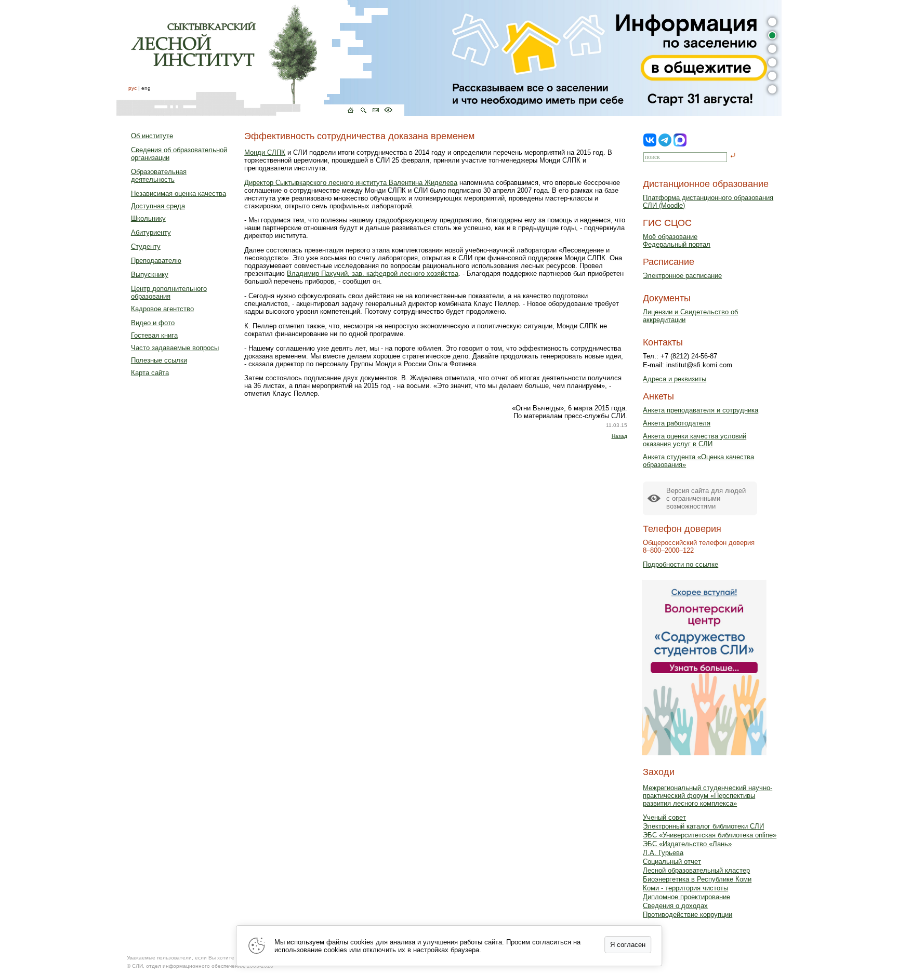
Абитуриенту (151, 232)
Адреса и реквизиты (674, 379)
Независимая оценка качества (178, 193)
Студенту (146, 246)
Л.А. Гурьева (663, 853)
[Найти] (733, 156)
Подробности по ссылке (680, 564)
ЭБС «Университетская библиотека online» (709, 835)
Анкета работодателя (676, 423)
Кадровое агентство (162, 309)
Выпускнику (149, 274)
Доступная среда (158, 206)
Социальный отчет (672, 861)
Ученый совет (664, 817)
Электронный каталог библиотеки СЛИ (703, 826)
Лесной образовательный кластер (696, 870)
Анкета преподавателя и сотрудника (700, 410)
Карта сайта (150, 373)
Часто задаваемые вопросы (175, 348)
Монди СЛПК (264, 152)
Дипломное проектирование (686, 897)
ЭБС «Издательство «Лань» (687, 844)
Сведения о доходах (675, 906)
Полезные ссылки (159, 360)
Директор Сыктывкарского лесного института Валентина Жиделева (350, 182)
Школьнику (148, 218)
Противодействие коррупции (687, 914)
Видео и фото (153, 323)
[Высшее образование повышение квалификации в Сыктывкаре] (260, 58)
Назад (619, 436)
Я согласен (627, 945)
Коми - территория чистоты (685, 888)
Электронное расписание (682, 275)
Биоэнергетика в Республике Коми (697, 879)
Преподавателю (156, 260)
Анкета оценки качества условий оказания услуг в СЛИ (694, 440)
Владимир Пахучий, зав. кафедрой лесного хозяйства (372, 273)
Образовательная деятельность (159, 175)
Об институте (152, 136)
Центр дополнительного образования (169, 292)
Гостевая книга (154, 335)
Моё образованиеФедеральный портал (676, 240)
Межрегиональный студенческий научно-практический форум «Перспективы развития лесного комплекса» (707, 795)
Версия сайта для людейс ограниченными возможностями (706, 498)
